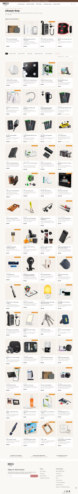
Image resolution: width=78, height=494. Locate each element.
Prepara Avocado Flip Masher (29, 218)
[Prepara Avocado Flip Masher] (30, 208)
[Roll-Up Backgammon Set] (65, 401)
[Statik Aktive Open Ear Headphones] (48, 208)
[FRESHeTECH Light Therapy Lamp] (30, 319)
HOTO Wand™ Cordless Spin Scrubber (12, 303)
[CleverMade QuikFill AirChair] (30, 429)
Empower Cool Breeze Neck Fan (12, 108)
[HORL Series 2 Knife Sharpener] (13, 180)
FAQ (57, 478)
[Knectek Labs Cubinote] (48, 180)
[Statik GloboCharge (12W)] (65, 347)
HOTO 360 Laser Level (28, 190)
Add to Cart (30, 35)
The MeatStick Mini (10, 274)
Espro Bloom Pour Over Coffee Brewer (64, 164)
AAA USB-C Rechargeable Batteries (46, 136)
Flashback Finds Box (44, 478)
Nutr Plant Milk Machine (46, 274)
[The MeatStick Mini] (13, 264)
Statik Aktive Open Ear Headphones (45, 219)
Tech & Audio (29, 53)
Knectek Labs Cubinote (46, 190)
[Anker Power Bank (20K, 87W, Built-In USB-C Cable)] (65, 236)
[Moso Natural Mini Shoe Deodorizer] (65, 70)
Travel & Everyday (48, 53)
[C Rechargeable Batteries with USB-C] (30, 125)
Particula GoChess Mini (63, 190)
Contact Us (58, 473)
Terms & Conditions (60, 482)
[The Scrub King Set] (65, 125)
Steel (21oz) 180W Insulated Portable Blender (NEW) (46, 108)
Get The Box (43, 471)
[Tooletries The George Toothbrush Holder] (13, 236)
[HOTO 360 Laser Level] (30, 180)
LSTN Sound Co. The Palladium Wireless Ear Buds (64, 440)
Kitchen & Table (12, 53)
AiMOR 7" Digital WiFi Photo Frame (12, 412)
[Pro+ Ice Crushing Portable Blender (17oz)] (48, 236)
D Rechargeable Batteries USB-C (64, 108)
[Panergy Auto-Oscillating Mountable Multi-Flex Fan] (30, 264)
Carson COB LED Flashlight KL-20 (64, 330)
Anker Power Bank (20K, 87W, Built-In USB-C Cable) (64, 247)
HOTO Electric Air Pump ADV (47, 39)
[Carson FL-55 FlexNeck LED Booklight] (30, 97)
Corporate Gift (59, 475)
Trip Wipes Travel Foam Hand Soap (29, 412)
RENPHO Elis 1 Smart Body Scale (30, 80)
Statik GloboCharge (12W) (63, 357)
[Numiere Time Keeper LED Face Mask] (65, 29)
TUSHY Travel (43, 439)
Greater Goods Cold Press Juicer (29, 247)
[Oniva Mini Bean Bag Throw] (13, 208)
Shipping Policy (59, 484)
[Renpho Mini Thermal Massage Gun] (13, 347)
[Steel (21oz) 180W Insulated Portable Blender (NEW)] (48, 97)
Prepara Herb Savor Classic (46, 80)
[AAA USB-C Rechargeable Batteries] (48, 125)
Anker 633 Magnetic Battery (12, 163)
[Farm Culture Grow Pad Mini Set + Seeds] (48, 401)
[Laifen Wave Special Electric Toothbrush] (30, 29)
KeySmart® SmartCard (11, 385)
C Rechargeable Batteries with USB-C (30, 136)
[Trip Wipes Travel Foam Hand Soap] (30, 401)
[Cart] (74, 4)
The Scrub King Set (62, 135)
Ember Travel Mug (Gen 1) (46, 163)
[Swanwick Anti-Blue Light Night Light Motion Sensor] (48, 292)
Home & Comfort (21, 53)
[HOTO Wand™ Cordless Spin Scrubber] (13, 292)
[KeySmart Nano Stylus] (48, 319)
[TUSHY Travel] (48, 429)
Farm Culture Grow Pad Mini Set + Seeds (47, 412)
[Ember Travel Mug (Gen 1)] (48, 153)
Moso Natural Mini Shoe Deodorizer (63, 81)
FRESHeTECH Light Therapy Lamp (29, 330)
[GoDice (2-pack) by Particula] (48, 347)
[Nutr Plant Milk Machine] (48, 264)
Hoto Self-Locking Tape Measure (63, 275)
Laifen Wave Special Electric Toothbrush (29, 40)
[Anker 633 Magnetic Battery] (13, 153)
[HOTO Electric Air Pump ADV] (48, 29)
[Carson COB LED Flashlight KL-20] (65, 319)
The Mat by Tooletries (28, 357)
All (6, 53)
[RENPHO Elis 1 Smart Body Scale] (30, 70)
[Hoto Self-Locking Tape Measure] (65, 264)
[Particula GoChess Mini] (65, 180)
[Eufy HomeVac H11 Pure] (13, 429)
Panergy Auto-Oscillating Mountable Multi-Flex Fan (28, 275)
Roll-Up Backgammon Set (63, 411)
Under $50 (57, 53)
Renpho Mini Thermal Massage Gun (13, 358)
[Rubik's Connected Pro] (30, 292)
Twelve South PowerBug (11, 80)
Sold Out (13, 35)
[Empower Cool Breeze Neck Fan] (13, 97)
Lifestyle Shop (43, 475)
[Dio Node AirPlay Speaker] (13, 29)
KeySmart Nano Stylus (45, 329)
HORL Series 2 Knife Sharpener (12, 190)
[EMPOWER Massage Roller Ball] (65, 375)
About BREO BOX (60, 471)
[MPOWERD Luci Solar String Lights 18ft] (65, 292)
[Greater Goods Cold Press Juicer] (30, 236)
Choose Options (47, 103)
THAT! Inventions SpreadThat (64, 218)
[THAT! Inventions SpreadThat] (65, 208)
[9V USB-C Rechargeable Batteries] (13, 125)
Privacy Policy (59, 480)
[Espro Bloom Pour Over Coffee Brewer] (65, 153)
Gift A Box (42, 473)
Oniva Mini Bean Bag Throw (12, 218)
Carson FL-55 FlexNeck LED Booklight (29, 108)
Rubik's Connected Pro (28, 302)
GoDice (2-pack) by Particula (47, 357)
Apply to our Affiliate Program (63, 487)
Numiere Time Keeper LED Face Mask (65, 40)
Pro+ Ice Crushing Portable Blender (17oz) (46, 247)
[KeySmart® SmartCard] (13, 375)
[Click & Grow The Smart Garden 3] (30, 153)
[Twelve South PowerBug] (13, 70)
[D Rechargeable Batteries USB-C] (65, 97)
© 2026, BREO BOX (66, 492)
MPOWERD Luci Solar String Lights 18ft (64, 303)
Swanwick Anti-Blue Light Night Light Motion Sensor (47, 303)
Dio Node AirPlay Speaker (11, 39)
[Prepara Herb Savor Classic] (48, 70)
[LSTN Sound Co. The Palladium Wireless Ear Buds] (65, 429)
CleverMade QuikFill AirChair (29, 439)
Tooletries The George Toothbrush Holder (11, 247)
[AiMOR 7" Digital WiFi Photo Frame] (13, 401)
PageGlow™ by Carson (28, 385)
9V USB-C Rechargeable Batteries (11, 136)
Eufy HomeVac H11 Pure (11, 439)
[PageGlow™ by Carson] (30, 375)
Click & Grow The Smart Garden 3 (30, 164)
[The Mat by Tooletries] (30, 347)
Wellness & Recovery (39, 53)
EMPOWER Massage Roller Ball (64, 385)
